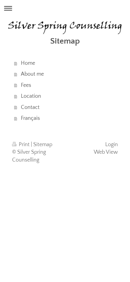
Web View (106, 152)
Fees (26, 85)
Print (24, 145)
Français (30, 118)
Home (28, 63)
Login (111, 145)
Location (31, 96)
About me (32, 74)
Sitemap (42, 145)
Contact (30, 107)
